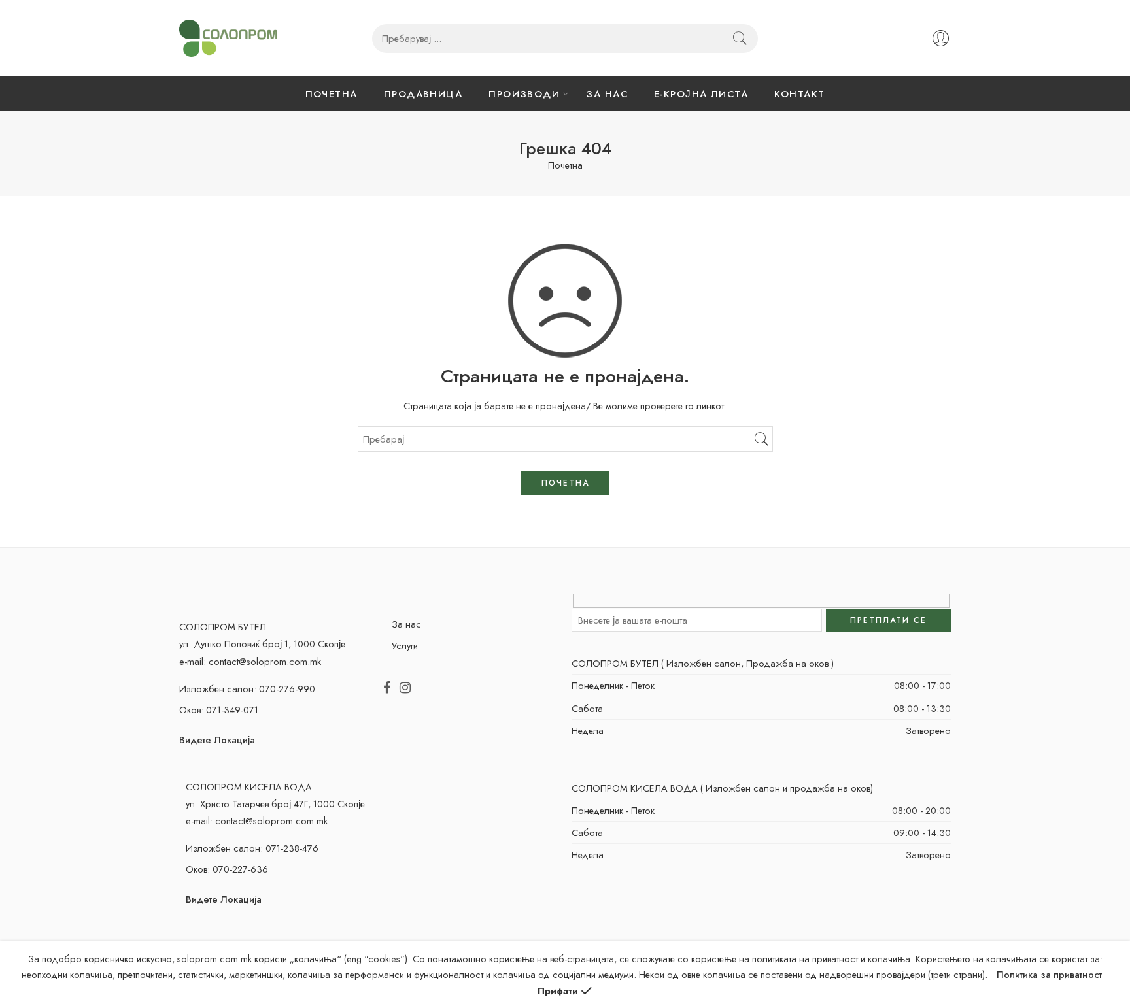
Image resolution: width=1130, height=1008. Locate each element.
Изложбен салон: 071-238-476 (252, 848)
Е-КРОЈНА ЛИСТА (701, 94)
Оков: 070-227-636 (227, 869)
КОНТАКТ (799, 94)
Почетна (565, 166)
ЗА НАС (607, 94)
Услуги (405, 645)
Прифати (558, 991)
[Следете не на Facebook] (386, 688)
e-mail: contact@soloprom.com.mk (250, 661)
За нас (406, 624)
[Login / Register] (941, 38)
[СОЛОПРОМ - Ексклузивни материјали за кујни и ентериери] (228, 38)
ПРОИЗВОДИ (524, 94)
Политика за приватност (1049, 974)
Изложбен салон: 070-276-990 (247, 689)
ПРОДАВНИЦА (423, 94)
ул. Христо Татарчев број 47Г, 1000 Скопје (275, 804)
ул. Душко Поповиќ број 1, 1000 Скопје (262, 643)
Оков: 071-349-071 (218, 709)
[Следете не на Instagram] (405, 688)
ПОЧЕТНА (331, 94)
